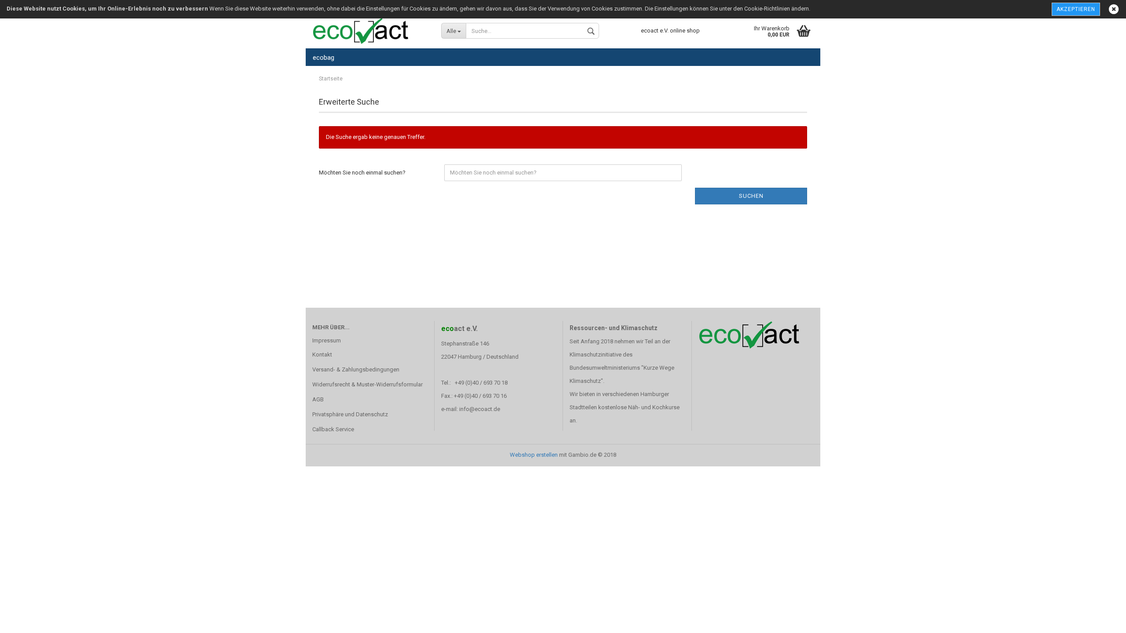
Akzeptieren (1076, 9)
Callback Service (333, 429)
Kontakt (322, 354)
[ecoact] (370, 31)
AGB (318, 399)
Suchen (751, 196)
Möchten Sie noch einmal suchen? (362, 172)
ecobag (323, 58)
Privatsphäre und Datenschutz (350, 414)
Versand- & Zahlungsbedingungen (355, 369)
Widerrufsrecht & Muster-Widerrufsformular (367, 384)
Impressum (326, 340)
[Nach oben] (1102, 620)
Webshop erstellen (534, 454)
